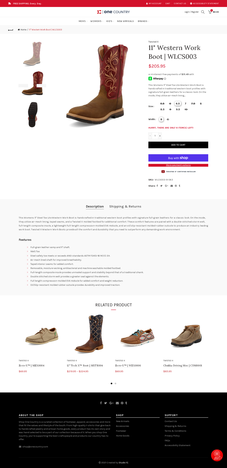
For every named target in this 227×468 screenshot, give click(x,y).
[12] (89, 335)
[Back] (10, 29)
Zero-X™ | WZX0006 (128, 365)
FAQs (167, 440)
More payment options (178, 165)
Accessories (122, 426)
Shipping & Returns (125, 206)
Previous (21, 85)
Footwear (121, 430)
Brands (142, 21)
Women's (96, 21)
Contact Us (171, 421)
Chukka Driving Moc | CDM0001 (182, 365)
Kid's (109, 21)
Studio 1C (123, 462)
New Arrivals (125, 21)
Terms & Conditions (175, 430)
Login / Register (192, 12)
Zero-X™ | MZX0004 (31, 365)
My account (155, 3)
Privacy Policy (172, 435)
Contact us (180, 3)
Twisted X (153, 41)
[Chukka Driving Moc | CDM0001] (185, 335)
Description (95, 206)
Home (23, 29)
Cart (167, 3)
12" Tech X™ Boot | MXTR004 (85, 365)
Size (150, 106)
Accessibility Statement (177, 445)
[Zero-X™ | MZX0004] (41, 335)
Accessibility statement (206, 3)
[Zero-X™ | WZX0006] (137, 335)
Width (151, 119)
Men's (82, 21)
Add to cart (178, 145)
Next (44, 85)
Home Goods (122, 435)
